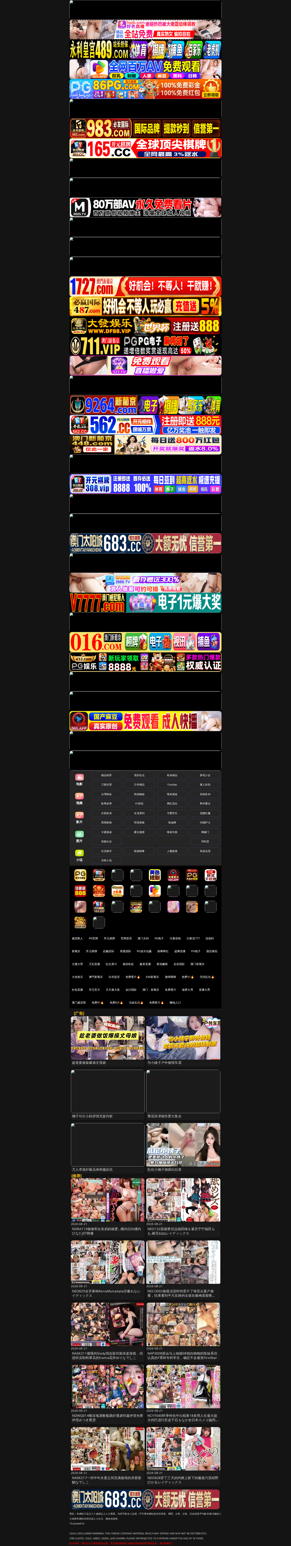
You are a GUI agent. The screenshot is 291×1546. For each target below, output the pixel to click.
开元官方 (94, 989)
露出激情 (139, 832)
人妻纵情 (172, 851)
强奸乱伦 (139, 775)
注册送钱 (175, 938)
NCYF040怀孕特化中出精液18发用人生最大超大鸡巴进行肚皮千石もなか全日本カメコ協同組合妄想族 (183, 1419)
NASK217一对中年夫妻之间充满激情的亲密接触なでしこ (106, 1479)
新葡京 (76, 951)
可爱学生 (172, 813)
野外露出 (205, 803)
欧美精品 (172, 775)
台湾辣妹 (106, 794)
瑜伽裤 (172, 822)
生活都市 (106, 851)
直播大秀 (204, 989)
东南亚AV (205, 794)
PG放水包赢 (144, 951)
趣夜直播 (145, 964)
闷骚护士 (205, 822)
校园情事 (139, 851)
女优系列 (139, 813)
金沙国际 (131, 989)
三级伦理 (106, 784)
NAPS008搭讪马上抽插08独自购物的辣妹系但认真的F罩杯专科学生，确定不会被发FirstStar (182, 1355)
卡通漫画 (106, 832)
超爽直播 (180, 951)
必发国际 (179, 964)
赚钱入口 (175, 1002)
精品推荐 (106, 775)
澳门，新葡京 (151, 989)
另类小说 (106, 860)
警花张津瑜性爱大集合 (164, 1116)
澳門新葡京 (96, 977)
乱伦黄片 (111, 964)
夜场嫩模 (162, 964)
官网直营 (126, 938)
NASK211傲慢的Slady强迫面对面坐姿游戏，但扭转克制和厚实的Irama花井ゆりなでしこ (107, 1355)
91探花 (139, 803)
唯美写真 (172, 832)
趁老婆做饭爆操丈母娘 (89, 1062)
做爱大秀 (187, 989)
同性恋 (205, 841)
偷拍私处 (128, 964)
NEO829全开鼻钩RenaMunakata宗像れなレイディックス (106, 1293)
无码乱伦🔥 (207, 977)
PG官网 (93, 938)
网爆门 (205, 832)
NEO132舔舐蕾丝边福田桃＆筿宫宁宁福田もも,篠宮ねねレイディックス (181, 1231)
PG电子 (159, 938)
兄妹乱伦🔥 (136, 1002)
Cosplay (172, 784)
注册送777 (193, 938)
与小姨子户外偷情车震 (164, 1062)
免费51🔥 (188, 977)
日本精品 (139, 784)
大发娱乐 (77, 977)
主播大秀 (77, 964)
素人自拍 (205, 784)
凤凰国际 (125, 951)
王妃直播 (94, 964)
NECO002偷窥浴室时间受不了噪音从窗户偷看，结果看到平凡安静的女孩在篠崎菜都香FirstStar (180, 1295)
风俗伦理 (205, 851)
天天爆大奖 (113, 989)
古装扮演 (106, 813)
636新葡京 (152, 977)
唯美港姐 (172, 794)
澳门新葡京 (197, 964)
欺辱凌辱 (106, 803)
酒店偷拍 (212, 951)
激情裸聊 (170, 977)
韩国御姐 (139, 794)
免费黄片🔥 (156, 1002)
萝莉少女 (205, 775)
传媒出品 (106, 841)
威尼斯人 (77, 938)
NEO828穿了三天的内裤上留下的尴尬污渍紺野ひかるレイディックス (182, 1479)
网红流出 (172, 803)
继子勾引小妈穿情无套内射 (92, 1116)
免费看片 (170, 989)
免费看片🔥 (133, 977)
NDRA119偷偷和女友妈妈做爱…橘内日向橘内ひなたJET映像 (106, 1231)
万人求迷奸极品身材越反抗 (92, 1169)
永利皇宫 (114, 977)
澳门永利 (143, 938)
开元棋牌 (109, 938)
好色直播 (77, 989)
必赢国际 (108, 951)
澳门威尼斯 (79, 1002)
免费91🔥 (98, 1002)
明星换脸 (139, 822)
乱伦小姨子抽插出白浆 (164, 1169)
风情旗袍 (106, 822)
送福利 (209, 938)
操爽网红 (163, 951)
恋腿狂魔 (205, 813)
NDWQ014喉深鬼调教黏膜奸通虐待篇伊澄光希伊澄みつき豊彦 (107, 1417)
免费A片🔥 (116, 1002)
